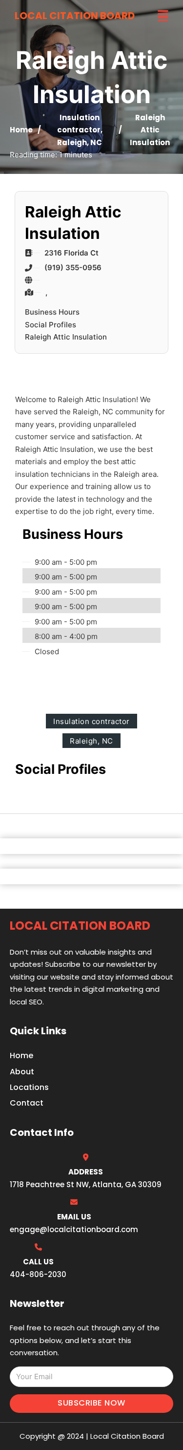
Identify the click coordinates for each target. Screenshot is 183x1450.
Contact (26, 1103)
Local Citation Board (75, 15)
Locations (29, 1087)
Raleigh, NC (79, 142)
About (22, 1071)
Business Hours (52, 312)
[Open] (163, 16)
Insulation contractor (91, 721)
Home (21, 130)
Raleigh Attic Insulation (66, 336)
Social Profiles (50, 324)
